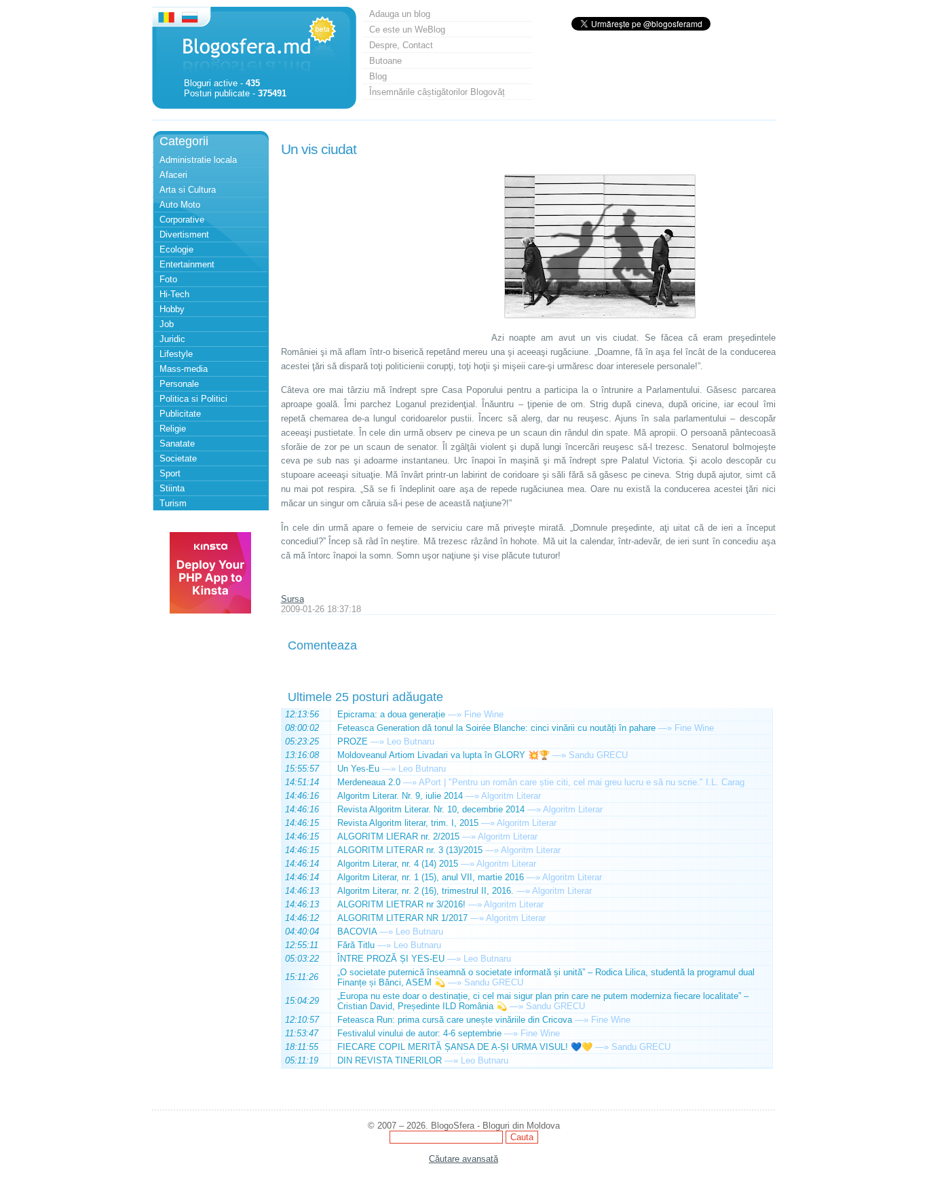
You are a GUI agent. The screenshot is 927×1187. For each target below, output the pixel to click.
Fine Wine (484, 714)
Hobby (172, 309)
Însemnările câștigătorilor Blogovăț (437, 92)
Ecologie (176, 249)
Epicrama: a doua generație (391, 714)
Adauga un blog (399, 14)
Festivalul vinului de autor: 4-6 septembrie (419, 1033)
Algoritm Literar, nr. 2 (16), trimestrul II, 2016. (425, 891)
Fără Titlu (356, 945)
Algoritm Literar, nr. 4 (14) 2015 (397, 864)
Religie (172, 428)
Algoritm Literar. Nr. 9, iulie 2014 (400, 796)
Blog (378, 76)
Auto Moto (179, 205)
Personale (179, 384)
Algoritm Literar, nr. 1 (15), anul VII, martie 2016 (430, 877)
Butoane (385, 61)
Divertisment (184, 234)
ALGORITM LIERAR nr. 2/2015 (398, 836)
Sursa (292, 599)
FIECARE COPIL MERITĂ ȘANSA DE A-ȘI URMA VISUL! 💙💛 (464, 1047)
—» (454, 714)
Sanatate (177, 443)
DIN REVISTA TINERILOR (389, 1060)
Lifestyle (176, 354)
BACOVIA (357, 931)
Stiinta (172, 488)
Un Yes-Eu (358, 769)
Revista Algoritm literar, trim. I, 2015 (407, 823)
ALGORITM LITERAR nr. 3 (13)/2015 (410, 850)
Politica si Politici (193, 399)
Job (166, 324)
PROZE (352, 741)
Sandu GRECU (598, 755)
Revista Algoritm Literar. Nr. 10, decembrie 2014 (431, 809)
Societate (178, 458)
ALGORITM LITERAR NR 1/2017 (402, 918)
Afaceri (173, 175)
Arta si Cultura (187, 190)
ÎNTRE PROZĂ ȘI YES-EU (390, 959)
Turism (173, 503)
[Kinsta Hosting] (210, 610)
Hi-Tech (174, 294)
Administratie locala (198, 160)
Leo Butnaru (410, 741)
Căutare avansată (463, 1159)
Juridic (172, 339)
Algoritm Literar (511, 796)
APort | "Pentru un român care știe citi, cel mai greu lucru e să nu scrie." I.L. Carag (581, 782)
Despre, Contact (401, 45)
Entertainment (186, 264)
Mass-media (183, 369)
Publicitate (180, 414)
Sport (170, 473)
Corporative (181, 219)
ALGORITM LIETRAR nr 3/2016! (401, 904)
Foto (168, 279)
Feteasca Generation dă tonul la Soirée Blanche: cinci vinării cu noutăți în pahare (496, 728)
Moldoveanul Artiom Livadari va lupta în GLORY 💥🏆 (443, 755)
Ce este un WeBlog (407, 29)
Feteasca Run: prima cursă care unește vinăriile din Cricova (454, 1020)
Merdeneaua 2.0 (368, 782)
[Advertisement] (383, 246)
